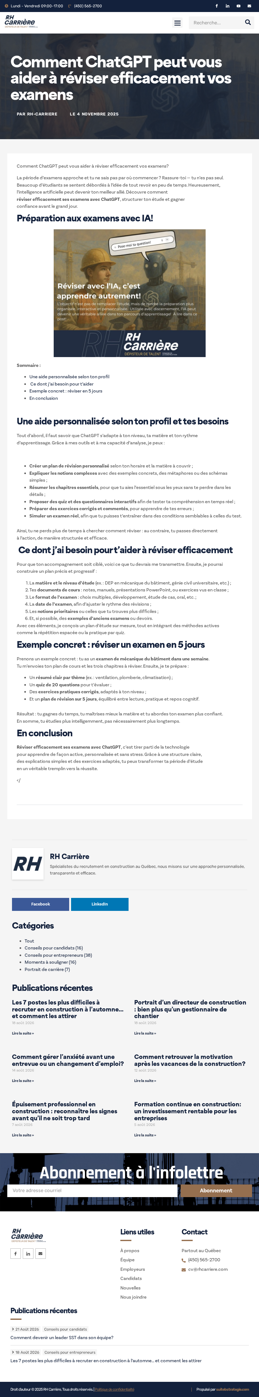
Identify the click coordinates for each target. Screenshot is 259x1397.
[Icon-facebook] (216, 5)
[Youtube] (238, 5)
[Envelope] (249, 5)
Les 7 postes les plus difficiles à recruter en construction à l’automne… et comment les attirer (67, 1010)
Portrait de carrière (47, 970)
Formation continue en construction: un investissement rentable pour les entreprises (187, 1112)
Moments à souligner (50, 962)
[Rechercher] (248, 22)
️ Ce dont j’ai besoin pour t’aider (61, 384)
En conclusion (43, 398)
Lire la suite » (23, 1033)
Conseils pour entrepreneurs (58, 955)
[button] (177, 22)
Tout (29, 941)
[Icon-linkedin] (227, 5)
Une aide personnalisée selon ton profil (69, 377)
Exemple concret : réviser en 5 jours (65, 391)
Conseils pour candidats (54, 948)
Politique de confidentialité (114, 1389)
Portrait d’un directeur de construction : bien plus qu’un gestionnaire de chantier (190, 1010)
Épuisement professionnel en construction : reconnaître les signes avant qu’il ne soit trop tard (64, 1112)
